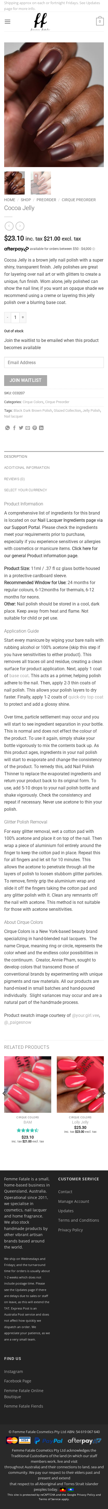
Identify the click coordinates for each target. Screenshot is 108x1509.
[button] (7, 21)
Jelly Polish (91, 410)
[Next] (95, 104)
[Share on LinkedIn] (41, 428)
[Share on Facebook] (14, 428)
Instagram (13, 1371)
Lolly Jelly (80, 1122)
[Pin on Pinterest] (34, 428)
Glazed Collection (67, 410)
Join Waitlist (26, 380)
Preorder (46, 200)
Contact (65, 1191)
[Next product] (9, 226)
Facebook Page (17, 1380)
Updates (66, 1210)
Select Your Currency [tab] (25, 490)
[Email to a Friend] (27, 428)
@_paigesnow (17, 1022)
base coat (19, 675)
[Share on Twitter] (21, 428)
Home (9, 200)
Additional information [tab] (27, 468)
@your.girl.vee (85, 1015)
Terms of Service (50, 1499)
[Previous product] (20, 226)
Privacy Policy (70, 1229)
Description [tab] (15, 456)
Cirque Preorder (79, 200)
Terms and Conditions (78, 1220)
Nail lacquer (13, 416)
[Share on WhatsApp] (7, 428)
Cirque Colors (33, 402)
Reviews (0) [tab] (14, 479)
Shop (26, 200)
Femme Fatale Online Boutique (23, 1393)
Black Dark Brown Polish (33, 410)
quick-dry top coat (85, 697)
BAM (28, 1122)
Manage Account (73, 1201)
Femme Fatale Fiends (23, 1406)
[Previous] (13, 104)
